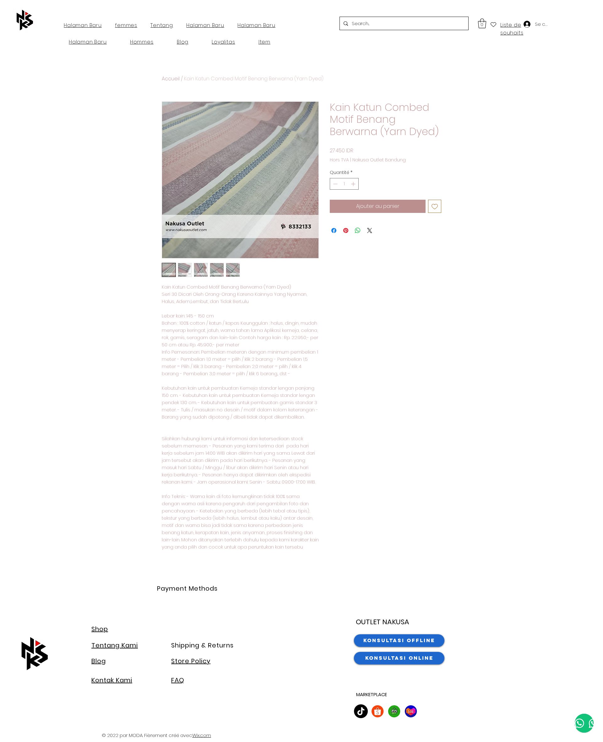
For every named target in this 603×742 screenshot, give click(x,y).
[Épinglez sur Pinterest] (346, 230)
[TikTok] (361, 711)
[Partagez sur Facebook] (334, 230)
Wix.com (201, 735)
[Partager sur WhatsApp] (357, 230)
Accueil (171, 78)
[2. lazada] (411, 711)
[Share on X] (369, 230)
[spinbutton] (344, 183)
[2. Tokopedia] (394, 711)
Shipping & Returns (202, 645)
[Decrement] (335, 183)
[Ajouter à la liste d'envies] (434, 206)
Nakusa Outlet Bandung (379, 160)
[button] (482, 23)
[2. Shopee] (377, 711)
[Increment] (354, 183)
